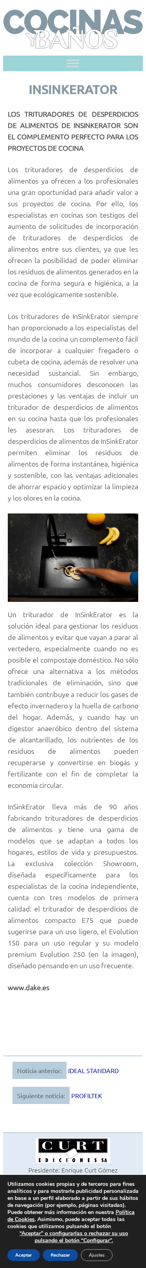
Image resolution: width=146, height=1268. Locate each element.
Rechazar (60, 1255)
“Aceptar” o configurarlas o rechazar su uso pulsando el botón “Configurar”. (73, 1237)
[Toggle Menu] (73, 63)
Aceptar (23, 1255)
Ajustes (97, 1255)
